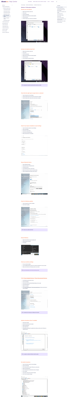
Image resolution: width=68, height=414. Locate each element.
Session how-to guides (5, 29)
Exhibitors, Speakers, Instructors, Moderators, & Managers (39, 1)
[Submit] (56, 1)
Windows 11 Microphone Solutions (6, 18)
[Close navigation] (12, 5)
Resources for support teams (5, 32)
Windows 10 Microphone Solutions (6, 16)
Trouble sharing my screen (5, 26)
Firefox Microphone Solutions (7, 12)
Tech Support (52, 1)
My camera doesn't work (5, 23)
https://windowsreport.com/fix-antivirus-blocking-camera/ (31, 270)
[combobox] (61, 1)
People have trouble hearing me (5, 6)
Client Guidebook (30, 1)
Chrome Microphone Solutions (7, 9)
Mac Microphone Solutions (7, 20)
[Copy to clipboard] (20, 9)
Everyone (49, 1)
